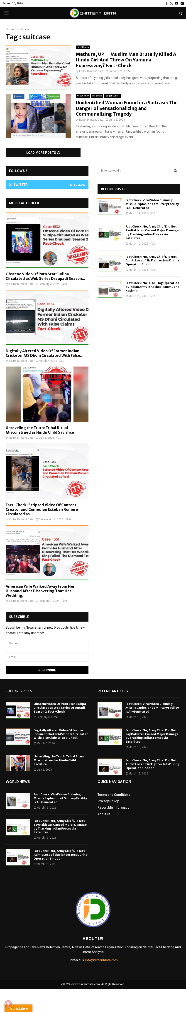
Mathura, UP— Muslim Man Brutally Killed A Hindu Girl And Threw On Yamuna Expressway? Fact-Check (126, 59)
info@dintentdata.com (101, 960)
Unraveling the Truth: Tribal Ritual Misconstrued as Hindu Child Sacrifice (40, 430)
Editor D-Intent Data (91, 71)
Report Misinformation (114, 807)
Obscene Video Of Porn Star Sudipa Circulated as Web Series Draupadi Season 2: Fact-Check (60, 707)
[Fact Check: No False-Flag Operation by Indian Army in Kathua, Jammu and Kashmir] (110, 289)
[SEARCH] (175, 170)
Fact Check (83, 47)
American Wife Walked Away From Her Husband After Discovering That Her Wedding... (40, 591)
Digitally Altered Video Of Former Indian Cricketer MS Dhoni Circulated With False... (44, 353)
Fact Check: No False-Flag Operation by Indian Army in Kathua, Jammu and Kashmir (152, 287)
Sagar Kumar (112, 95)
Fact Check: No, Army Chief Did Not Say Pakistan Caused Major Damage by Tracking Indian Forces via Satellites (152, 232)
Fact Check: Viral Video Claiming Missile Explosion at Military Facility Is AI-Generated (152, 204)
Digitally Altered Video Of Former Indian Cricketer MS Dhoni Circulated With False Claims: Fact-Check (61, 734)
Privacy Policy (108, 801)
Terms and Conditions (114, 795)
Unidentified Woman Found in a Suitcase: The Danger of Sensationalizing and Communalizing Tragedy (127, 108)
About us (104, 814)
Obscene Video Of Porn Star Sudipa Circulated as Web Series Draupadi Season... (45, 276)
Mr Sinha (97, 95)
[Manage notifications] (8, 1003)
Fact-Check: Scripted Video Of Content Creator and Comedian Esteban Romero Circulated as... (42, 509)
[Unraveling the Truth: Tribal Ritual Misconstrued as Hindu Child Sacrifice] (47, 394)
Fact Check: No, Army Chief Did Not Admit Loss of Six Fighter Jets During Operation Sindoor (152, 260)
